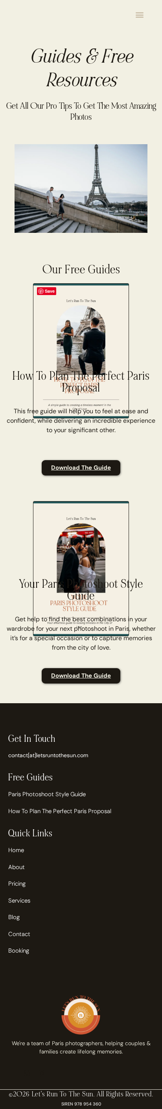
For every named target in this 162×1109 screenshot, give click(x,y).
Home (16, 850)
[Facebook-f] (11, 1073)
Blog (14, 917)
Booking (18, 951)
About (16, 867)
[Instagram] (26, 1073)
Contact (19, 934)
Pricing (17, 884)
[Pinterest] (41, 1073)
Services (19, 901)
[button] (139, 14)
